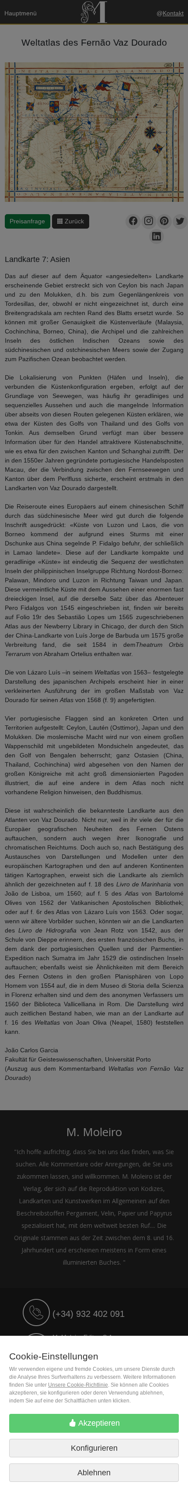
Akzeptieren (98, 1423)
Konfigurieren (94, 1448)
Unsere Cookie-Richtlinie (78, 1385)
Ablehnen (94, 1472)
